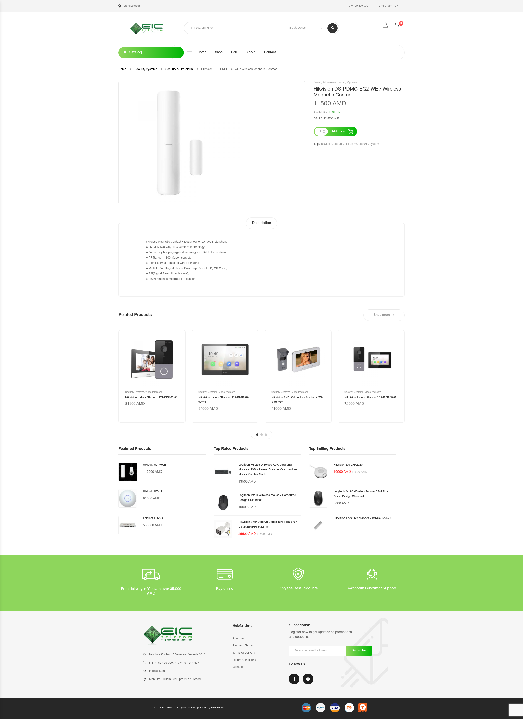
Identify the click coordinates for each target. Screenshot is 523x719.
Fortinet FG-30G (153, 518)
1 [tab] (257, 434)
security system (369, 144)
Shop (219, 52)
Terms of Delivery (244, 653)
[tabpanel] (152, 376)
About (250, 52)
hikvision (326, 144)
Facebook (294, 682)
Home (201, 52)
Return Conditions (244, 660)
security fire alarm (345, 144)
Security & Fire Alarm (179, 69)
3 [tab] (266, 434)
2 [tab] (261, 434)
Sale (234, 52)
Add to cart (338, 131)
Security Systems (146, 69)
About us (238, 638)
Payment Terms (243, 645)
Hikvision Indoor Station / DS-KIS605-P (370, 397)
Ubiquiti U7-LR (152, 491)
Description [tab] (261, 223)
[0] (399, 26)
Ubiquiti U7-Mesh (154, 465)
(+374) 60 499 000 (357, 6)
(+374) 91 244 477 (387, 6)
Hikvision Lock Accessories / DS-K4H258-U (362, 518)
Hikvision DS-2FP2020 (348, 465)
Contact (270, 52)
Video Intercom (153, 392)
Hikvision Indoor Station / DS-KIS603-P (151, 397)
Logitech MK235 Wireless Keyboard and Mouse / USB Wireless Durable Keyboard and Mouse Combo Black (268, 470)
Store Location (132, 6)
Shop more (382, 315)
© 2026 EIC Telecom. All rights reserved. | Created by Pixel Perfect (189, 708)
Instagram (308, 682)
